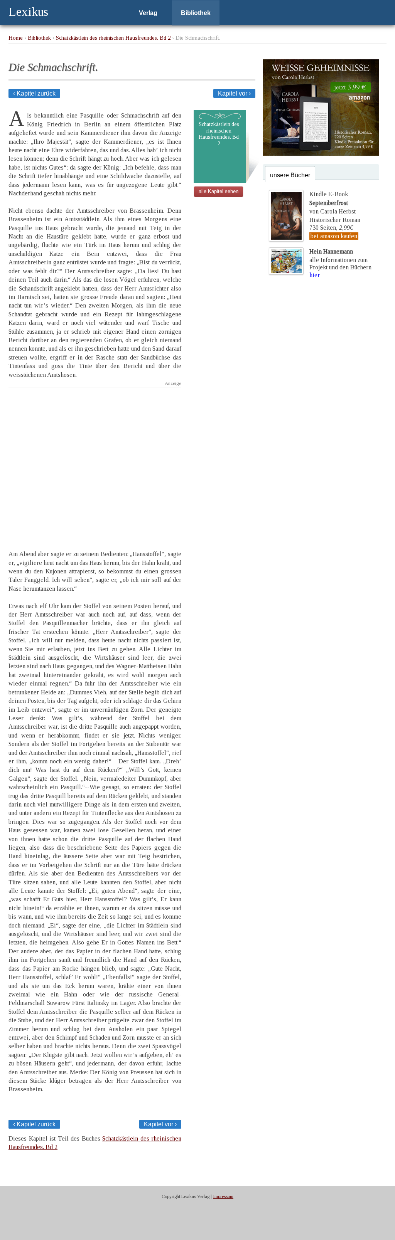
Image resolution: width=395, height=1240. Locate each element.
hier (314, 275)
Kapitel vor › (234, 93)
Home (15, 38)
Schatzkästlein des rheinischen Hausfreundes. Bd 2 (113, 38)
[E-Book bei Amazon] (321, 153)
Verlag (148, 13)
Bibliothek (196, 13)
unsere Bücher (290, 175)
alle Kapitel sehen (218, 191)
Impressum (223, 1196)
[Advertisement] (94, 462)
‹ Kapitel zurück (34, 93)
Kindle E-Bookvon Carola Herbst (332, 203)
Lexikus (28, 11)
